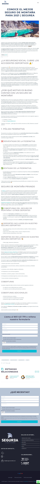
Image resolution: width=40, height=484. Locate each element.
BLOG (23, 446)
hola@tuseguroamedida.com (10, 460)
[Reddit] (9, 363)
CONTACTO (24, 448)
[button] (36, 371)
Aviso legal (10, 477)
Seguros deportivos (5, 38)
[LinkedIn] (19, 473)
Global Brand (36, 481)
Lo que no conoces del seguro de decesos (14, 376)
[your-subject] (20, 332)
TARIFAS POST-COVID (26, 438)
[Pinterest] (4, 363)
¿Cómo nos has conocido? (6, 334)
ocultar (6, 54)
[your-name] (20, 324)
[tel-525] (20, 329)
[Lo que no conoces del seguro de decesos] (7, 377)
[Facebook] (1, 363)
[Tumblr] (6, 363)
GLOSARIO (24, 444)
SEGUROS (24, 442)
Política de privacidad (28, 477)
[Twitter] (3, 363)
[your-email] (20, 326)
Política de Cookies (18, 477)
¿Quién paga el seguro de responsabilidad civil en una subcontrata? (30, 377)
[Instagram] (20, 473)
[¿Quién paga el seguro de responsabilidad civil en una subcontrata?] (23, 377)
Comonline (26, 481)
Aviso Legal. (5, 419)
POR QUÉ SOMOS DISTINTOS (28, 440)
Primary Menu (38, 2)
